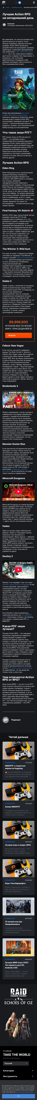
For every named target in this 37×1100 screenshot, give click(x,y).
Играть (12, 335)
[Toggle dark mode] (18, 2)
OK (18, 1096)
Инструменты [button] (10, 1076)
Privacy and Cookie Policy (24, 1092)
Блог (8, 7)
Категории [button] (8, 1070)
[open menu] (33, 2)
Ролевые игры (17, 7)
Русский (8, 1063)
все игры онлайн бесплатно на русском (15, 114)
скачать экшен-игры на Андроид (15, 584)
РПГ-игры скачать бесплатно (20, 668)
